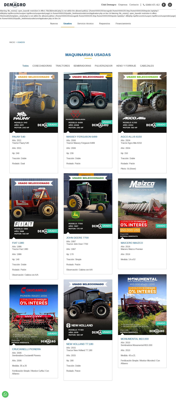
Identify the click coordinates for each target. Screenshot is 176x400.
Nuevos (54, 23)
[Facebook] (164, 5)
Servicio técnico (85, 23)
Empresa (122, 5)
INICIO (12, 42)
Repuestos (104, 23)
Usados (68, 23)
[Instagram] (170, 5)
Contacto (134, 5)
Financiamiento (123, 23)
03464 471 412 (153, 5)
